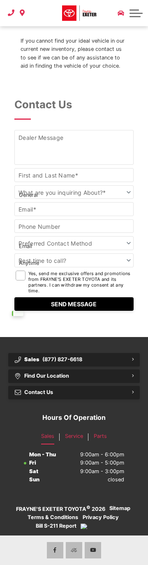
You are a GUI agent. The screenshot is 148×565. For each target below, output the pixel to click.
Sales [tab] (47, 436)
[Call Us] (11, 13)
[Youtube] (93, 550)
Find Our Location (46, 376)
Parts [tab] (100, 436)
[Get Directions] (22, 13)
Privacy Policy (101, 517)
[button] (34, 13)
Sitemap (119, 508)
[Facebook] (55, 550)
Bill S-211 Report (56, 526)
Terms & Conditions (53, 517)
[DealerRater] (74, 550)
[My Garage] (121, 13)
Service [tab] (74, 436)
